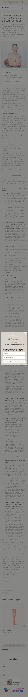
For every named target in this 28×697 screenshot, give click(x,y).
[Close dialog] (25, 333)
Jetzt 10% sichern (14, 361)
